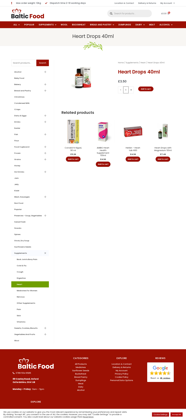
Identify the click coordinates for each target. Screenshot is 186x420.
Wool (16, 340)
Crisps (17, 109)
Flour (16, 140)
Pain (19, 309)
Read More (88, 417)
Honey (17, 165)
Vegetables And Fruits (24, 334)
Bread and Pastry (22, 90)
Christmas (19, 97)
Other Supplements (26, 303)
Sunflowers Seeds (22, 247)
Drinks (17, 122)
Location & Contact (124, 3)
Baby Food (19, 78)
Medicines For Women (27, 290)
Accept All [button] (176, 414)
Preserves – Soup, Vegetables (28, 215)
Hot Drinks (19, 172)
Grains (17, 159)
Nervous (21, 297)
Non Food (18, 203)
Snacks (17, 228)
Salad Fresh (20, 222)
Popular (18, 209)
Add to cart (146, 88)
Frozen (17, 153)
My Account (166, 3)
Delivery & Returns (147, 3)
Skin (19, 315)
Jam (16, 178)
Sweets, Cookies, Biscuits (25, 328)
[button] (160, 372)
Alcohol (17, 72)
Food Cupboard (21, 147)
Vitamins (21, 322)
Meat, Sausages (22, 197)
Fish (16, 134)
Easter (17, 128)
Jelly (16, 184)
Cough (20, 272)
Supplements (20, 253)
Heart (19, 284)
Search (42, 62)
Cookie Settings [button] (160, 414)
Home (121, 62)
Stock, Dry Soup (21, 240)
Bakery (17, 84)
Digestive (21, 278)
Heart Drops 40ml (93, 36)
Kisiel (16, 190)
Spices (17, 234)
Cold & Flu (21, 265)
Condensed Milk (22, 103)
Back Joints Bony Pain (27, 259)
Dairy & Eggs (20, 115)
